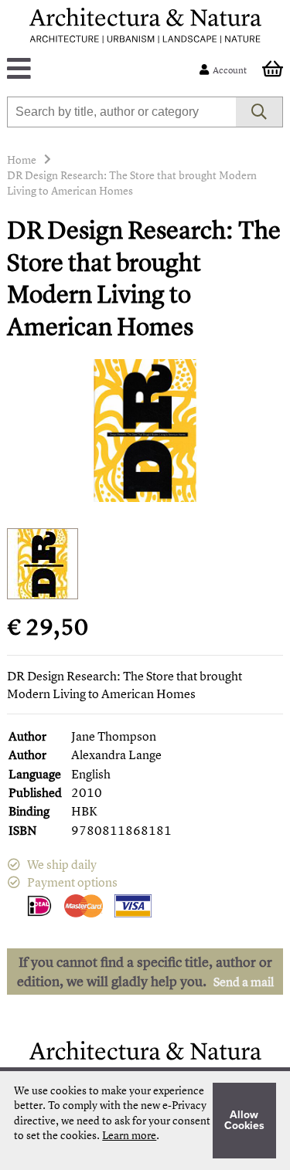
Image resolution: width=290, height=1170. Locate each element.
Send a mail (243, 981)
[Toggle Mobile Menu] (106, 70)
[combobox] (121, 112)
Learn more (129, 1135)
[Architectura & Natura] (145, 25)
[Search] (259, 112)
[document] (144, 1120)
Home (21, 159)
